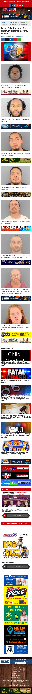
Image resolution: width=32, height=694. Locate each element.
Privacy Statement (16, 673)
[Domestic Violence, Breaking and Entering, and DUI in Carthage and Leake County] (16, 390)
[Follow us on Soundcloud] (19, 5)
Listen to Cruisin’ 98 (23, 1)
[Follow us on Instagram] (15, 5)
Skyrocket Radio (20, 684)
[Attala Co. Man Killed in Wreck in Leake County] (16, 373)
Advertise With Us (20, 3)
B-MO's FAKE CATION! (8, 562)
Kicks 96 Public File (16, 668)
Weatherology (25, 685)
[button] (29, 10)
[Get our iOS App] (22, 5)
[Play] (4, 515)
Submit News (10, 3)
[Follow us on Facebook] (10, 5)
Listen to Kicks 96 (10, 1)
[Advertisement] (16, 16)
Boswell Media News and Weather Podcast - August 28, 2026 (15, 510)
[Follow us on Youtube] (17, 5)
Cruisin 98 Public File (16, 669)
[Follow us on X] (12, 5)
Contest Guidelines (16, 675)
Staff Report (19, 36)
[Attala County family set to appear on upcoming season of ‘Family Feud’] (16, 445)
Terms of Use (16, 671)
